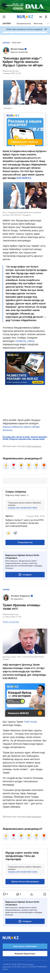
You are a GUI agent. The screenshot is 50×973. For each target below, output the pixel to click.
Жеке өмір (38, 23)
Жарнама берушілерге (25, 953)
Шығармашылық (24, 23)
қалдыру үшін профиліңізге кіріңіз (22, 507)
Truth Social (30, 721)
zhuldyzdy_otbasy (25, 341)
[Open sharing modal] (31, 894)
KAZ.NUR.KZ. (24, 178)
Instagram (27, 575)
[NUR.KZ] (25, 17)
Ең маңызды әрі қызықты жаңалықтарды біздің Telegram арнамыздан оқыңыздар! (25, 438)
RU (40, 17)
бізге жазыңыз (34, 446)
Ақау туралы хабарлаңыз (25, 946)
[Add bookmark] (45, 894)
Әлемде (6, 590)
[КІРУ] (46, 17)
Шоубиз (7, 23)
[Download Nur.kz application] (25, 6)
